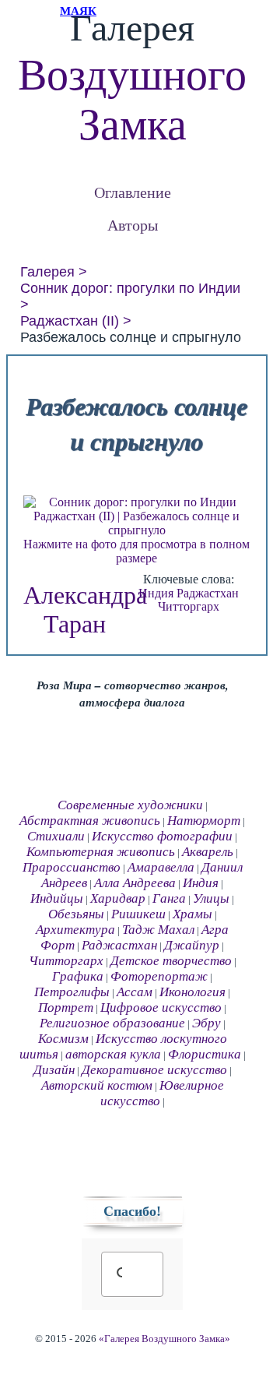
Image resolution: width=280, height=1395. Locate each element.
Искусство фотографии (162, 836)
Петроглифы (72, 992)
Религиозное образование (112, 1023)
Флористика (204, 1054)
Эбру (206, 1023)
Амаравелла (161, 867)
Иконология (192, 992)
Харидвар (117, 898)
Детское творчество (171, 960)
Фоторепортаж (159, 976)
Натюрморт (203, 820)
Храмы (192, 914)
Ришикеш (138, 914)
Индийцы (56, 898)
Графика (77, 976)
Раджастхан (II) (69, 321)
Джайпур (191, 945)
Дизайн (54, 1069)
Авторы (132, 224)
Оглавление (132, 192)
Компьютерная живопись (100, 851)
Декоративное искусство (154, 1069)
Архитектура (75, 929)
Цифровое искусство (161, 1007)
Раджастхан (208, 593)
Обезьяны (76, 914)
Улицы (211, 898)
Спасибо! (132, 1211)
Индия (155, 593)
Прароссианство (72, 867)
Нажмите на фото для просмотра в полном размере (136, 551)
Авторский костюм (96, 1085)
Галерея (47, 272)
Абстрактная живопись (89, 820)
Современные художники (130, 805)
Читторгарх (188, 606)
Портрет (65, 1007)
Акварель (207, 851)
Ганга (169, 898)
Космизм (63, 1038)
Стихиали (56, 836)
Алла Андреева (135, 882)
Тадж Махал (158, 929)
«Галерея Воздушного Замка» (164, 1338)
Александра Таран (85, 609)
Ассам (134, 992)
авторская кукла (113, 1054)
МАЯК (78, 11)
